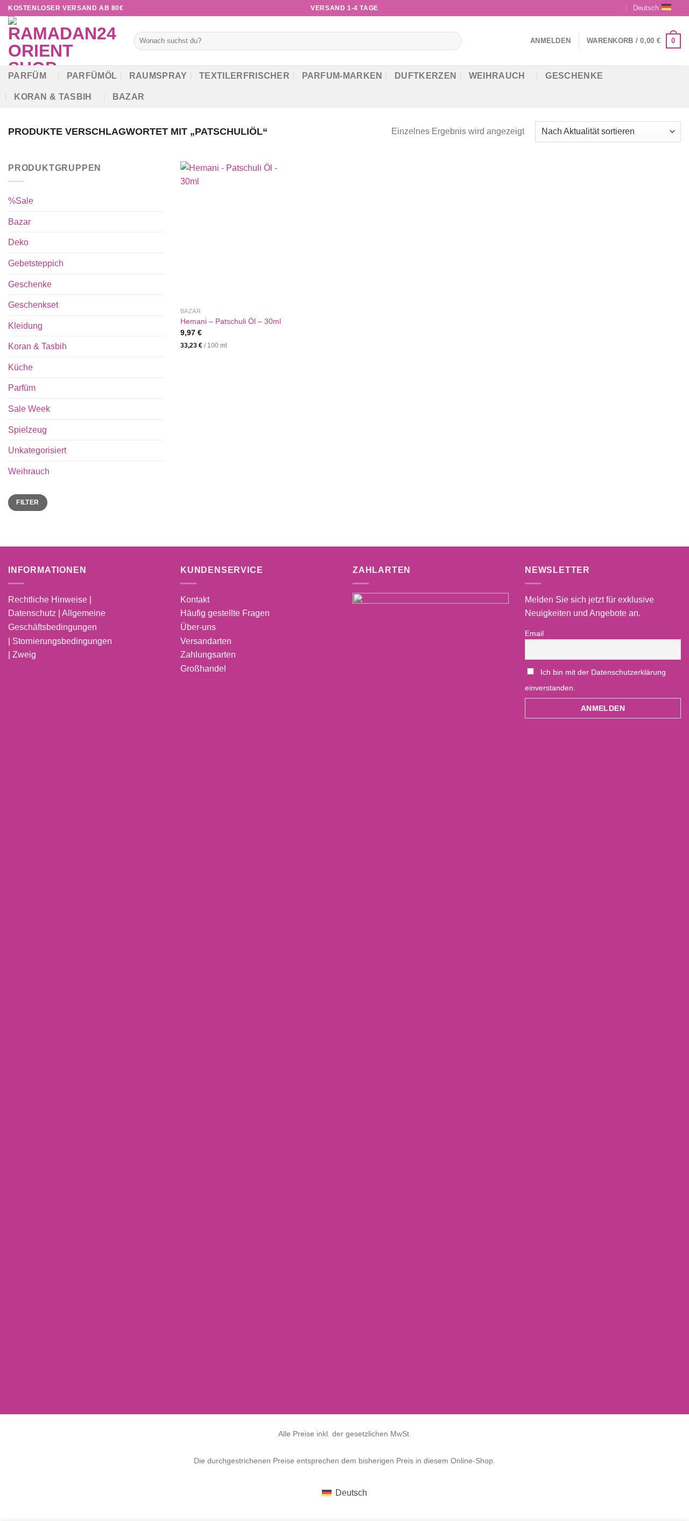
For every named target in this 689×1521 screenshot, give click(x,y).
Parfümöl (92, 75)
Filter (27, 502)
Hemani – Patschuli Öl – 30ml (230, 321)
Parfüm (27, 75)
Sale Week (29, 408)
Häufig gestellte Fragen (225, 613)
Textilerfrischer (244, 75)
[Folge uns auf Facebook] (576, 8)
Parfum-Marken (342, 75)
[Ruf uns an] (617, 8)
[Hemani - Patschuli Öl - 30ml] (239, 231)
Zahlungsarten (208, 654)
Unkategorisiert (37, 450)
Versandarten (205, 641)
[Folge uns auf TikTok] (596, 8)
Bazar (129, 96)
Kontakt (194, 599)
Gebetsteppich (36, 263)
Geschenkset (33, 304)
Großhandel (203, 668)
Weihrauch (497, 75)
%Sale (20, 200)
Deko (18, 242)
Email (534, 633)
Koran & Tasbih (53, 96)
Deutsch (646, 8)
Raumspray (158, 75)
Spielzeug (27, 429)
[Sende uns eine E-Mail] (606, 8)
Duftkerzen (425, 75)
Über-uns (198, 627)
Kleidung (25, 325)
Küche (20, 367)
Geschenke (574, 75)
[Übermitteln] (452, 41)
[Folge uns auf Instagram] (586, 8)
